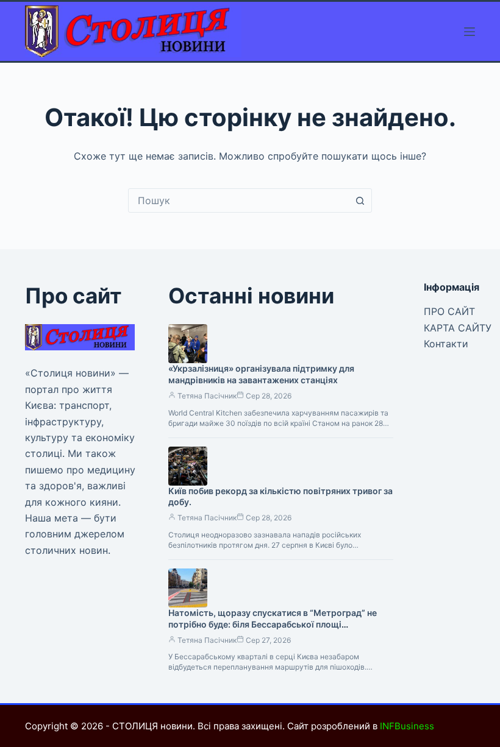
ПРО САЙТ (449, 311)
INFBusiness (407, 726)
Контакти (446, 344)
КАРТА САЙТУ (457, 328)
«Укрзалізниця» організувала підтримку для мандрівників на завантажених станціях (261, 374)
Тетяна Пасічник (207, 395)
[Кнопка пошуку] (359, 200)
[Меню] (469, 31)
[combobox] (238, 200)
